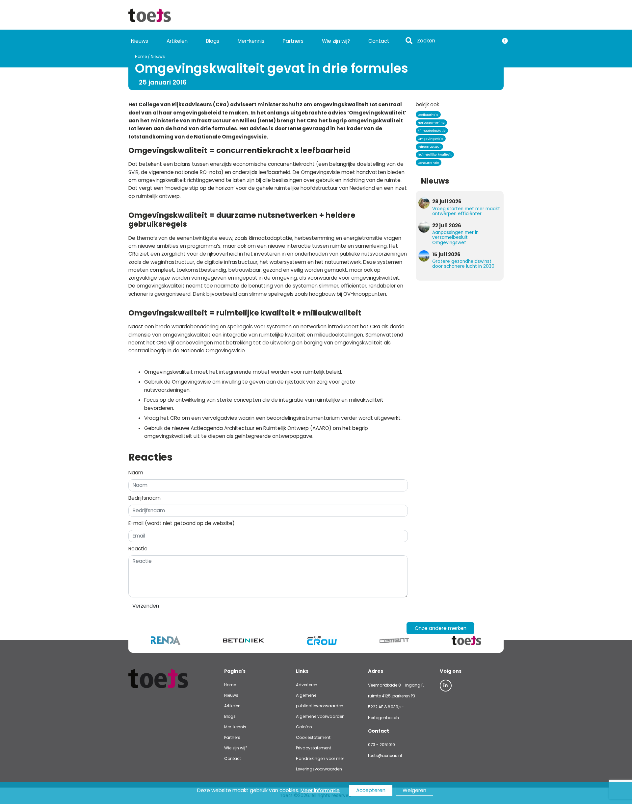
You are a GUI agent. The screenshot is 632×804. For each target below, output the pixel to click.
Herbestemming (431, 122)
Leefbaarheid (428, 115)
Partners (293, 41)
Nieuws (139, 41)
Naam (135, 472)
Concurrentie (428, 163)
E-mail (181, 523)
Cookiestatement (313, 737)
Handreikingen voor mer (320, 758)
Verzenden (145, 605)
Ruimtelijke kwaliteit (435, 154)
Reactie (137, 548)
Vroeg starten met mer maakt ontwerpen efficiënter (466, 211)
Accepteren (370, 790)
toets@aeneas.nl (385, 755)
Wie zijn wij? (336, 41)
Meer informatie (320, 790)
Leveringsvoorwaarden (319, 769)
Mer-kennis (251, 41)
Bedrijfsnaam (144, 497)
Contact (378, 41)
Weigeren (414, 790)
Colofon (304, 727)
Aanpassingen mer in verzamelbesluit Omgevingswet (455, 237)
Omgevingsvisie (430, 139)
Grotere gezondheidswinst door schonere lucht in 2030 (463, 263)
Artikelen (177, 41)
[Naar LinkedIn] (446, 685)
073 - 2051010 (381, 744)
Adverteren (306, 685)
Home (141, 56)
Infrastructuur (429, 146)
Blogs (212, 41)
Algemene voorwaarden (320, 716)
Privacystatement (313, 748)
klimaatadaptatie (432, 130)
